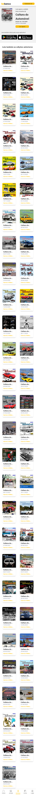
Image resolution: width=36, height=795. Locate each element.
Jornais (11, 793)
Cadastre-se (28, 3)
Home (3, 793)
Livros (25, 793)
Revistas (18, 793)
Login (32, 793)
